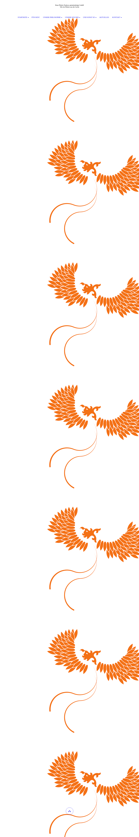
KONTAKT (116, 17)
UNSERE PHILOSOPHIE (52, 17)
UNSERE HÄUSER (72, 17)
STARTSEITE (22, 17)
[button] (69, 811)
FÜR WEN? (36, 17)
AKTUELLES (104, 17)
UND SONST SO (89, 17)
